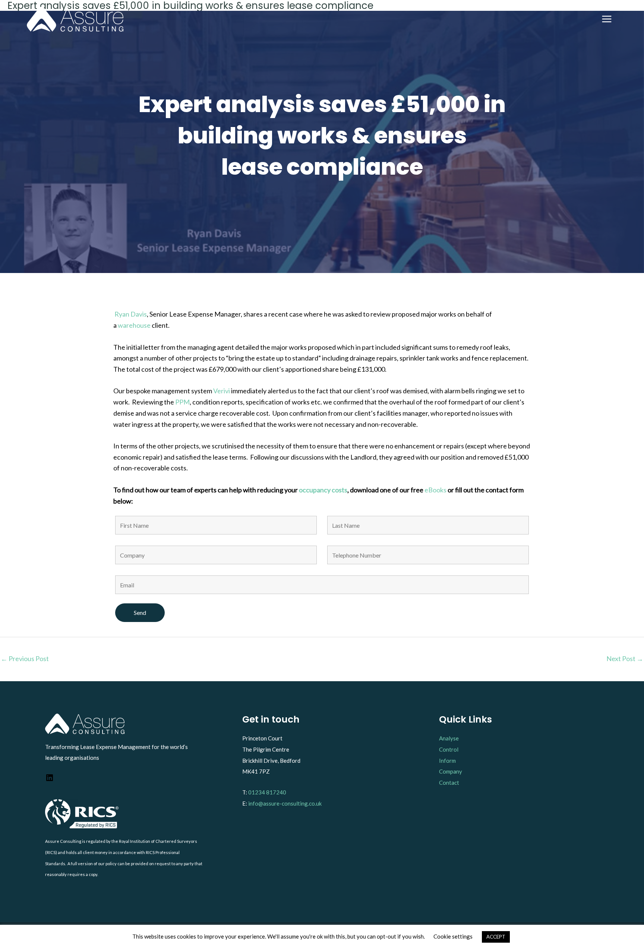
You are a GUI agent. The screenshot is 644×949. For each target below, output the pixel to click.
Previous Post (25, 658)
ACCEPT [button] (495, 937)
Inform (447, 760)
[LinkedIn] (49, 780)
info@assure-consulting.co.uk (285, 803)
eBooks (435, 490)
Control (448, 749)
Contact (449, 782)
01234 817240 (267, 792)
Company (450, 771)
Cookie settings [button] (453, 936)
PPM (182, 402)
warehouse (135, 325)
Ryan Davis (130, 314)
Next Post (624, 658)
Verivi (222, 391)
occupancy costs (323, 490)
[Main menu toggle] (606, 19)
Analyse (449, 738)
